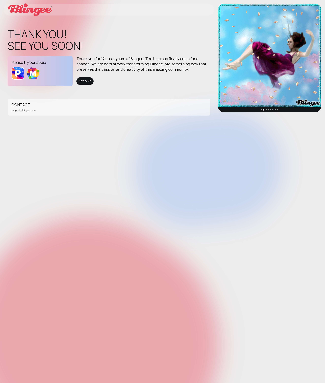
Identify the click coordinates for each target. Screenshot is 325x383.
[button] (261, 109)
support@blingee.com (23, 110)
